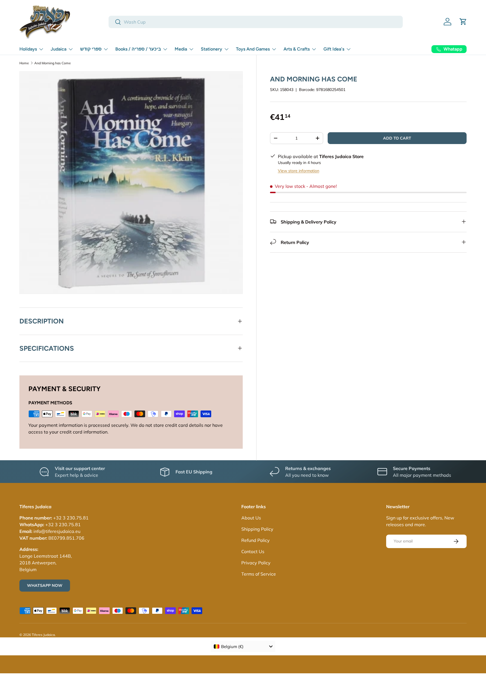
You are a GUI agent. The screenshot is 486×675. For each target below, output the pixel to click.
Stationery (211, 49)
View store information (298, 170)
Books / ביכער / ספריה (138, 49)
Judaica (58, 49)
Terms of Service (258, 574)
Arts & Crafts (297, 49)
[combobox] (256, 22)
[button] (463, 21)
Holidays (28, 49)
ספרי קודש (91, 49)
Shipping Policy (257, 529)
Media (181, 49)
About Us (251, 518)
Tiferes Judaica (43, 635)
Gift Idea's (333, 49)
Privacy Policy (256, 562)
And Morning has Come (52, 63)
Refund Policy (255, 540)
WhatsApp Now (44, 585)
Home (24, 63)
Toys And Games (253, 49)
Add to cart (397, 137)
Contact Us (252, 551)
